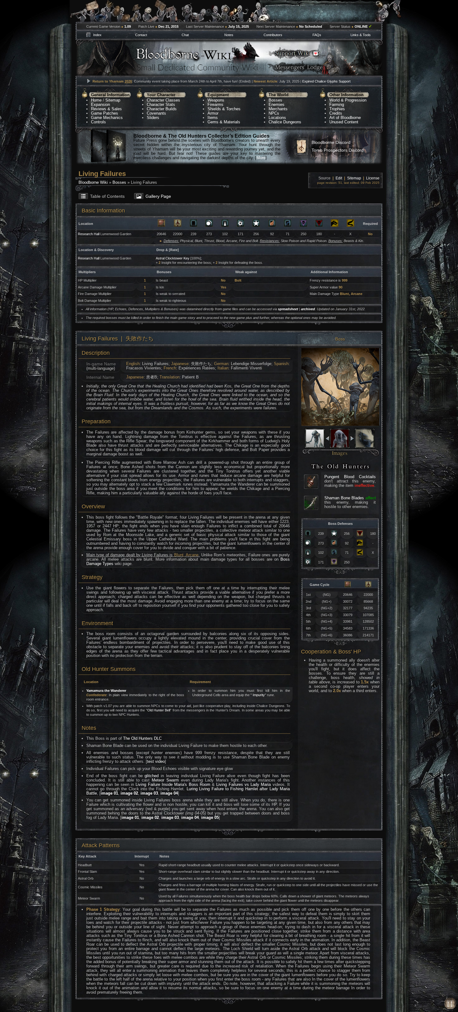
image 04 (169, 793)
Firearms (215, 104)
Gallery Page (158, 196)
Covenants (156, 113)
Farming (336, 104)
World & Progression (347, 100)
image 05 (210, 817)
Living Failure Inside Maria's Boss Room (173, 784)
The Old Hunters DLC (142, 738)
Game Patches (104, 113)
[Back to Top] (450, 1003)
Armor (213, 113)
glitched (152, 775)
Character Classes (163, 100)
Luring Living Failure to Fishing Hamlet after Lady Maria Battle (188, 791)
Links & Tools (361, 35)
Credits (335, 113)
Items (213, 117)
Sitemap (112, 100)
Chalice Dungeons (285, 122)
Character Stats (161, 104)
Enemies (276, 104)
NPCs (274, 113)
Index (97, 35)
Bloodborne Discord (331, 142)
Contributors (273, 35)
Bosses (275, 100)
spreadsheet (288, 309)
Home (96, 100)
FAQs (316, 35)
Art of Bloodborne (345, 117)
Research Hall (88, 234)
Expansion (100, 104)
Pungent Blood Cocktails (350, 476)
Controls (98, 122)
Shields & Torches (224, 109)
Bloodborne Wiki (93, 182)
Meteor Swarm (165, 780)
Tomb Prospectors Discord (338, 150)
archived (308, 309)
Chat (185, 35)
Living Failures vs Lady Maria (243, 784)
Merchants (278, 109)
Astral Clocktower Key (172, 258)
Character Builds (162, 109)
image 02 (129, 793)
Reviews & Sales (106, 109)
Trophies (337, 109)
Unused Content (343, 122)
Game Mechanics (107, 117)
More (260, 157)
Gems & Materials (224, 122)
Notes (228, 35)
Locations (277, 117)
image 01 (109, 793)
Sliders (153, 117)
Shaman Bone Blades (344, 498)
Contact (141, 35)
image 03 (149, 793)
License (372, 178)
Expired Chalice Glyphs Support (326, 81)
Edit (339, 178)
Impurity (258, 695)
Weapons (216, 100)
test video (156, 761)
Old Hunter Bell (158, 710)
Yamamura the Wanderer (106, 690)
